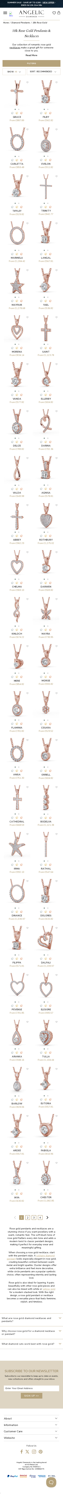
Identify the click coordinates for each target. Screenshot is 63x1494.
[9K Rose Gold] (21, 113)
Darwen (46, 586)
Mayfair (17, 305)
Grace (17, 117)
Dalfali (46, 962)
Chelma (17, 586)
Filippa (17, 962)
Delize (17, 445)
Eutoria (46, 1103)
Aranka (17, 1056)
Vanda (17, 398)
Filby (46, 117)
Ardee (17, 1150)
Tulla (46, 1056)
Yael (46, 305)
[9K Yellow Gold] (17, 113)
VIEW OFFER (48, 2)
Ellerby (46, 398)
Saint (46, 351)
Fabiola (46, 1150)
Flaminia (17, 727)
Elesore (46, 1009)
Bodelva (45, 821)
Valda (17, 492)
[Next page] (48, 1217)
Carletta (17, 164)
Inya (17, 1197)
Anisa (17, 774)
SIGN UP (31, 1395)
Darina (46, 445)
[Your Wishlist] (54, 12)
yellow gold (49, 1289)
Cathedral (17, 821)
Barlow (17, 1103)
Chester (45, 1197)
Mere (17, 680)
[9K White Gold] (12, 113)
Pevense (17, 1009)
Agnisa (46, 492)
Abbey (17, 539)
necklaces (15, 47)
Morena (17, 351)
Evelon (46, 164)
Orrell (46, 774)
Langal (46, 257)
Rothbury (46, 539)
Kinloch (17, 633)
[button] (15, 109)
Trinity (46, 210)
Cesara (46, 727)
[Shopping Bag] (58, 12)
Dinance (17, 915)
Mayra (46, 633)
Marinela (17, 257)
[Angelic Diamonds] (31, 14)
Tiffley (17, 211)
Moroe (46, 680)
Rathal (46, 868)
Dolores (46, 915)
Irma (17, 868)
